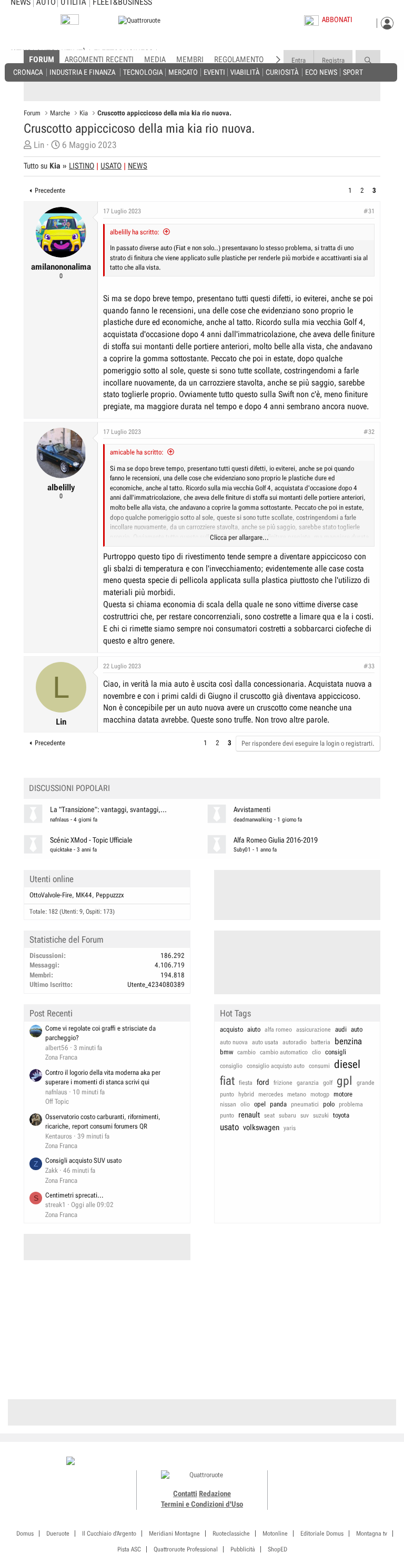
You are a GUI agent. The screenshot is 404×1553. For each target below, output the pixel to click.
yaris (290, 1128)
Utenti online (51, 879)
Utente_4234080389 (156, 984)
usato (229, 1127)
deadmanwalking (253, 819)
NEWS (137, 166)
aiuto (253, 1029)
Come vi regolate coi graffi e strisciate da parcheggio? (100, 1033)
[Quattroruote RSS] (363, 1462)
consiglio (231, 1066)
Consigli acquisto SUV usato (83, 1160)
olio (245, 1104)
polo (329, 1104)
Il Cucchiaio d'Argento (109, 1533)
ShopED (277, 1549)
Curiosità (282, 71)
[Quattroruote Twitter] (351, 1462)
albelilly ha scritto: (134, 232)
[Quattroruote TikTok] (327, 1462)
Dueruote (57, 1533)
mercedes (270, 1094)
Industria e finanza (82, 71)
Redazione (215, 1493)
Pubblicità (242, 1549)
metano (296, 1094)
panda (278, 1104)
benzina (348, 1041)
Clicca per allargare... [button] (239, 537)
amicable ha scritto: (137, 452)
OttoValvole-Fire (50, 895)
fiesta (245, 1082)
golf (327, 1082)
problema (351, 1104)
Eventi (214, 71)
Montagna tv (371, 1533)
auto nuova (234, 1042)
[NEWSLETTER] (69, 21)
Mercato (183, 71)
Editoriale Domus (322, 1533)
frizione (283, 1082)
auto (356, 1029)
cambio (246, 1052)
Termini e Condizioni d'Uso (202, 1504)
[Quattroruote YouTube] (339, 1462)
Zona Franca (61, 1057)
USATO (111, 166)
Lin (39, 145)
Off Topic (57, 1101)
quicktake (61, 849)
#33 (369, 666)
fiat (227, 1081)
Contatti (185, 1493)
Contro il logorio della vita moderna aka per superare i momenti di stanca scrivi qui (102, 1077)
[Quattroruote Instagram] (315, 1462)
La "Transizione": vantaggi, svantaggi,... (108, 809)
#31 (369, 211)
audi (341, 1029)
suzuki (321, 1115)
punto (227, 1115)
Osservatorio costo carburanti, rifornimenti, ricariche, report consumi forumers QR (102, 1122)
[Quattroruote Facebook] (303, 1462)
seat (269, 1115)
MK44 (84, 895)
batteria (320, 1042)
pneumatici (305, 1104)
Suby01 (242, 849)
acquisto (231, 1029)
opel (260, 1104)
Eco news (321, 71)
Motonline (275, 1533)
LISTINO (81, 166)
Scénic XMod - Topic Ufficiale (91, 840)
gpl (344, 1081)
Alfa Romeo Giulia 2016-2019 (276, 840)
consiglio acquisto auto (276, 1066)
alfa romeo (278, 1029)
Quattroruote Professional (186, 1549)
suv (304, 1115)
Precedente (50, 190)
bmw (226, 1052)
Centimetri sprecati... (74, 1195)
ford (263, 1082)
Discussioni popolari (69, 788)
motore (343, 1094)
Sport (353, 71)
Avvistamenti (252, 809)
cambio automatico (284, 1052)
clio (316, 1052)
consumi (319, 1066)
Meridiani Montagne (174, 1533)
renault (249, 1115)
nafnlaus (59, 819)
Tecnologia (143, 71)
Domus (25, 1533)
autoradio (294, 1042)
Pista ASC (129, 1549)
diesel (347, 1064)
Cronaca (28, 71)
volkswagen (261, 1127)
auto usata (265, 1042)
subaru (287, 1115)
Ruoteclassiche (231, 1533)
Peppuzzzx (110, 895)
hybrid (246, 1094)
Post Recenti (51, 1013)
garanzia (308, 1082)
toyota (341, 1115)
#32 (369, 432)
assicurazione (313, 1029)
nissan (228, 1104)
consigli (335, 1052)
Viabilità (244, 71)
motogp (319, 1094)
